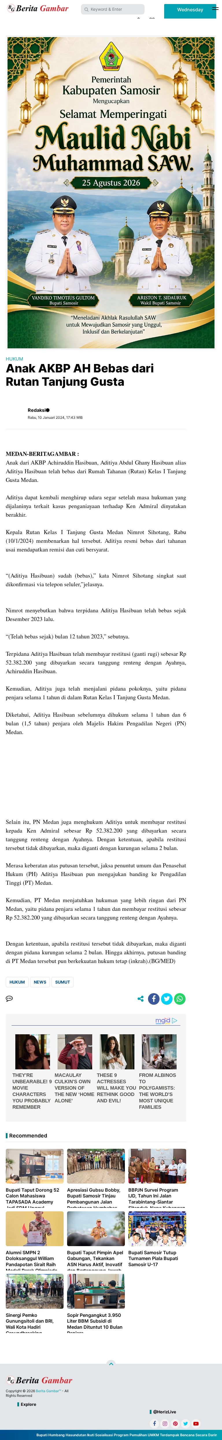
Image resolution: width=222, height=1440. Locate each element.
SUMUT (62, 982)
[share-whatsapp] (180, 999)
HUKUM (14, 359)
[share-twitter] (167, 999)
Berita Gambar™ (48, 1391)
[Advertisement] (96, 777)
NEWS (40, 982)
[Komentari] (9, 999)
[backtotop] (111, 1365)
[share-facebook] (154, 999)
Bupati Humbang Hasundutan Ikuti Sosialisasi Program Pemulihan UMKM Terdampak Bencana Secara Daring (114, 1435)
